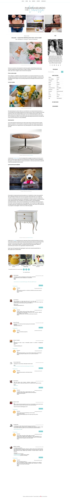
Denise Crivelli (16, 401)
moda (50, 94)
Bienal (58, 79)
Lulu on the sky (16, 322)
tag (49, 98)
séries (58, 96)
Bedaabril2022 (20, 39)
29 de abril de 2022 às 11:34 (38, 434)
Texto (50, 86)
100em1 (50, 77)
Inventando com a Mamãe (18, 281)
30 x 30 (58, 77)
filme (58, 89)
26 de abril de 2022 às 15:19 (38, 288)
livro (57, 93)
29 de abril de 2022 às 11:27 (38, 411)
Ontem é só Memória (17, 366)
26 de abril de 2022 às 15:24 (39, 362)
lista (49, 93)
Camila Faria (15, 424)
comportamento (52, 87)
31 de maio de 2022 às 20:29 (38, 460)
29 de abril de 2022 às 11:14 (38, 350)
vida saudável (59, 98)
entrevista (50, 89)
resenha (58, 94)
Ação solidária (51, 79)
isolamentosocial (60, 91)
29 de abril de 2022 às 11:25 (38, 390)
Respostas (15, 286)
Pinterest (34, 281)
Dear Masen (16, 385)
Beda (16, 39)
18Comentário (35, 39)
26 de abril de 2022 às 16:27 (39, 381)
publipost (30, 39)
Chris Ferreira (15, 275)
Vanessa (18, 288)
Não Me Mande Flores (17, 429)
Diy (57, 80)
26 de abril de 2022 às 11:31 (39, 300)
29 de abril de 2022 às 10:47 (38, 310)
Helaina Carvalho (16, 446)
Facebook (30, 281)
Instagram (26, 281)
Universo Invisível (17, 455)
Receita (58, 84)
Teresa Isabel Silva (16, 362)
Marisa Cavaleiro (16, 340)
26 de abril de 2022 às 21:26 (39, 402)
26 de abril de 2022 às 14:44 (39, 340)
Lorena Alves (45, 496)
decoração (26, 39)
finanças (50, 91)
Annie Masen (15, 380)
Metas (50, 82)
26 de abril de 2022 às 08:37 (39, 275)
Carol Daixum (15, 299)
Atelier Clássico (30, 155)
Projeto (50, 84)
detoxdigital (59, 87)
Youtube (32, 366)
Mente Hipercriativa (17, 454)
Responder (40, 285)
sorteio (50, 96)
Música (58, 82)
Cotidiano (50, 80)
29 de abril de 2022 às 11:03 (38, 330)
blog (57, 86)
